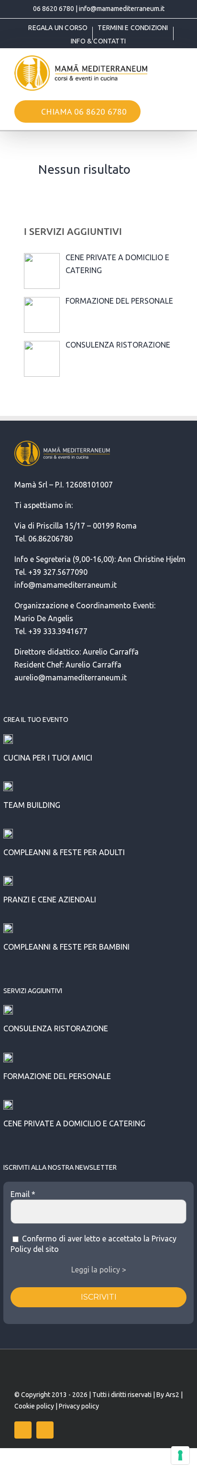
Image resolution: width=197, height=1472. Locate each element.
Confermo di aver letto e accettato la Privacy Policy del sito (93, 1243)
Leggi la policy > (98, 1269)
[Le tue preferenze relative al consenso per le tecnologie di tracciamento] (180, 1455)
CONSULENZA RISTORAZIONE (55, 1028)
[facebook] (23, 1430)
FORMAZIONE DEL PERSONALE (57, 1076)
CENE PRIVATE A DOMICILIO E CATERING (74, 1123)
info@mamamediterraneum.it (121, 8)
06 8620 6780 (53, 8)
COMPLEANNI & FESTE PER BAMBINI (66, 947)
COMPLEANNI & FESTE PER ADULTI (64, 852)
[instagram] (45, 1430)
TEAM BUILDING (31, 805)
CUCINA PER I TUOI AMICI (47, 757)
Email (23, 1194)
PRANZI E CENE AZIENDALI (49, 899)
